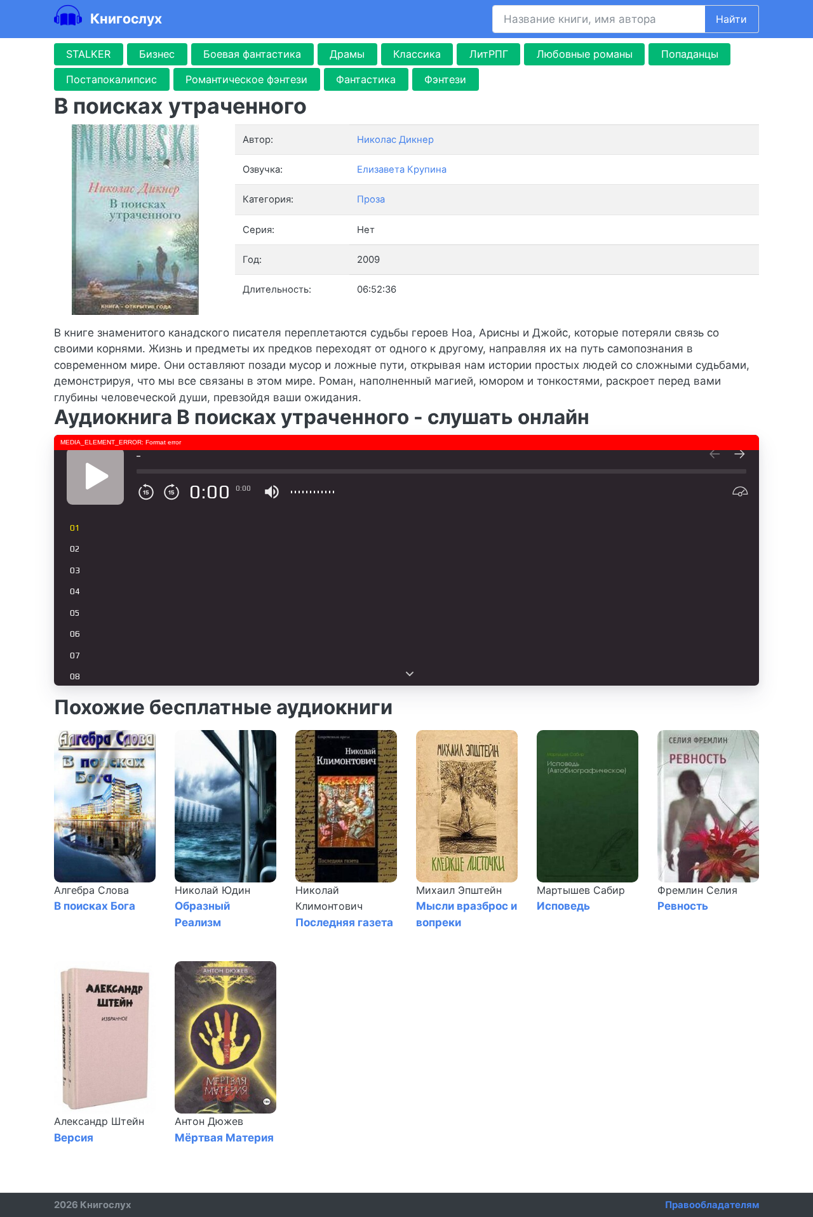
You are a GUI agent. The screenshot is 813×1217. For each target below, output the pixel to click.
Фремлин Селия (697, 890)
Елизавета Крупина (402, 169)
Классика (417, 54)
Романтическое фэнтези (246, 79)
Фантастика (366, 79)
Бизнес (157, 54)
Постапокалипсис (111, 79)
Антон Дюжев (209, 1121)
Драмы (347, 54)
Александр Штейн (99, 1121)
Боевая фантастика (252, 54)
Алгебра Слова (91, 890)
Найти (731, 19)
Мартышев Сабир (581, 890)
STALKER (88, 54)
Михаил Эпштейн (459, 890)
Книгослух (124, 18)
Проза (371, 199)
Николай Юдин (212, 890)
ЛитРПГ (488, 54)
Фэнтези (445, 79)
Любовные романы (585, 54)
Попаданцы (689, 54)
